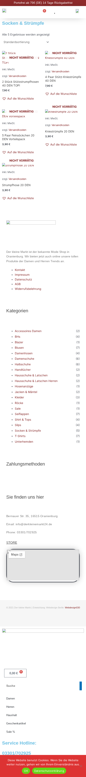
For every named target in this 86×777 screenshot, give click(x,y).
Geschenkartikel (16, 723)
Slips (18, 425)
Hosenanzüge (24, 386)
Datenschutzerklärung (49, 770)
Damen (10, 698)
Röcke (19, 403)
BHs (17, 336)
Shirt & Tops (23, 419)
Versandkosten (17, 76)
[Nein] (81, 766)
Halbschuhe (23, 364)
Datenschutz (23, 279)
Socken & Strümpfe (28, 430)
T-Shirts (20, 436)
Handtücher (23, 369)
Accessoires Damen (28, 331)
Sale (18, 408)
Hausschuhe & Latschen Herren (36, 381)
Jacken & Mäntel (26, 392)
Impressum (22, 274)
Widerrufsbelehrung (28, 288)
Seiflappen (22, 414)
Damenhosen (24, 353)
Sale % (10, 731)
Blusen (19, 347)
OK (26, 770)
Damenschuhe (24, 358)
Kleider (19, 397)
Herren (10, 706)
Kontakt (20, 270)
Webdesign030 (72, 607)
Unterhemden (24, 441)
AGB (18, 284)
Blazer (19, 342)
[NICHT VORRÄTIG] (64, 111)
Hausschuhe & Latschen (31, 375)
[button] (18, 98)
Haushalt (11, 715)
